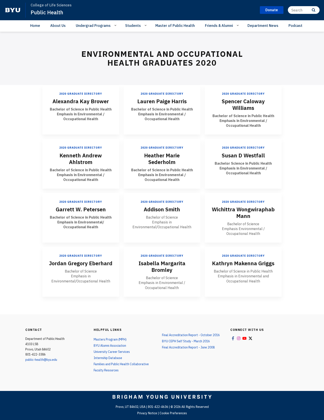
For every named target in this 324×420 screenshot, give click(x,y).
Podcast (295, 25)
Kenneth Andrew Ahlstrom (81, 159)
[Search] (313, 10)
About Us (58, 25)
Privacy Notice (147, 413)
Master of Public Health (175, 25)
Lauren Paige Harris (162, 101)
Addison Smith (162, 209)
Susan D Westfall (243, 155)
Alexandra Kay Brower (80, 101)
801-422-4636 (158, 407)
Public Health (47, 12)
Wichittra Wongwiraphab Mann (243, 212)
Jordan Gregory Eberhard (80, 263)
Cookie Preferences (173, 413)
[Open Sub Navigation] (116, 25)
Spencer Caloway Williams (243, 104)
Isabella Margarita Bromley (162, 266)
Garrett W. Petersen (81, 209)
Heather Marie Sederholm (162, 159)
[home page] (12, 10)
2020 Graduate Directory (80, 93)
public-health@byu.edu (41, 360)
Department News (263, 25)
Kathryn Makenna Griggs (243, 263)
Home (35, 25)
